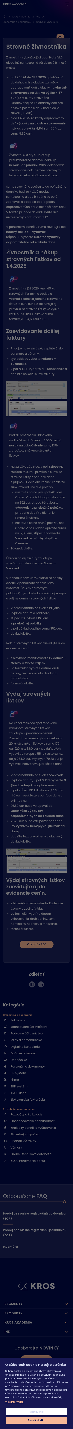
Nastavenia (36, 1411)
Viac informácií (14, 1402)
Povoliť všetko (36, 1420)
